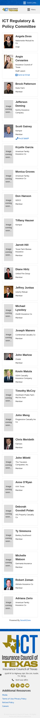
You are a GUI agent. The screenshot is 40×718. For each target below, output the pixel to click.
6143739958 (23, 138)
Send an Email (24, 75)
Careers (5, 706)
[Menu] (30, 3)
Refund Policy (8, 702)
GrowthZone (25, 620)
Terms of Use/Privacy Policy (14, 699)
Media (4, 695)
